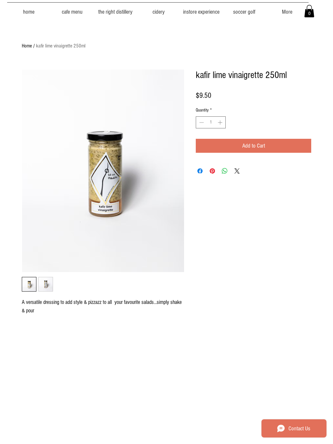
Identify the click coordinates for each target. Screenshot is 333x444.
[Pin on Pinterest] (212, 171)
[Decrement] (201, 122)
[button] (309, 11)
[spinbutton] (211, 122)
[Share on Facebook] (200, 171)
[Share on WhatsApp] (225, 171)
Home (27, 46)
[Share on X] (237, 171)
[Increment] (221, 122)
